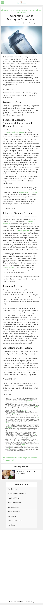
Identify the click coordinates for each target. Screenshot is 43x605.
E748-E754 (9, 427)
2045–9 (13, 413)
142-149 (29, 438)
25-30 (34, 434)
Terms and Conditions (16, 602)
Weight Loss (12, 525)
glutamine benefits (10, 458)
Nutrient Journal (22, 23)
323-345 (8, 448)
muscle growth (9, 460)
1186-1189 (35, 406)
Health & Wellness (34, 10)
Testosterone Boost (15, 521)
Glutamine (4, 10)
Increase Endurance (14, 503)
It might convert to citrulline (28, 192)
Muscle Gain (21, 12)
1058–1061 (24, 410)
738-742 (24, 445)
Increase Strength (14, 512)
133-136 (12, 431)
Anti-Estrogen (12, 489)
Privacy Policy (29, 602)
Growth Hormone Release (18, 10)
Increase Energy (13, 507)
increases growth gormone (27, 458)
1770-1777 (30, 401)
